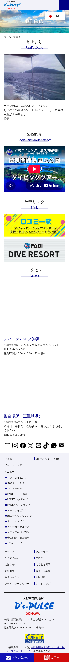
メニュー (10, 471)
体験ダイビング (16, 483)
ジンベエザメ (14, 543)
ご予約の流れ (12, 558)
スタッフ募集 (43, 571)
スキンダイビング (17, 510)
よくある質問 (43, 564)
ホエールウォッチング (19, 516)
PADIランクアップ (17, 499)
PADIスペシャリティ (18, 505)
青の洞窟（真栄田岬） (19, 537)
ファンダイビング (17, 477)
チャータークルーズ (18, 527)
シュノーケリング (17, 488)
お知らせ (10, 564)
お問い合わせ (20, 657)
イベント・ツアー (14, 465)
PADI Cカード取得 (17, 494)
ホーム (7, 37)
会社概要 (10, 571)
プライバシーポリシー (17, 583)
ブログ (39, 558)
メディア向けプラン (18, 532)
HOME (8, 459)
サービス (10, 552)
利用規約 (40, 577)
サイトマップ (43, 583)
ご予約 (55, 657)
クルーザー (42, 552)
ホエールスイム (16, 521)
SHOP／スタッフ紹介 (47, 459)
